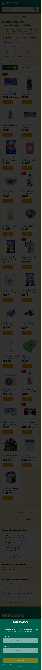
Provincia (6, 636)
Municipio (6, 646)
